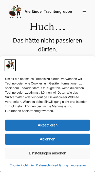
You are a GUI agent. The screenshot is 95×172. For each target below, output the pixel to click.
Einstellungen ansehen (47, 153)
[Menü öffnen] (84, 11)
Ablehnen (47, 139)
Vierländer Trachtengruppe (48, 11)
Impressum (78, 165)
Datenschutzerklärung (52, 165)
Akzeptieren (48, 125)
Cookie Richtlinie (22, 165)
